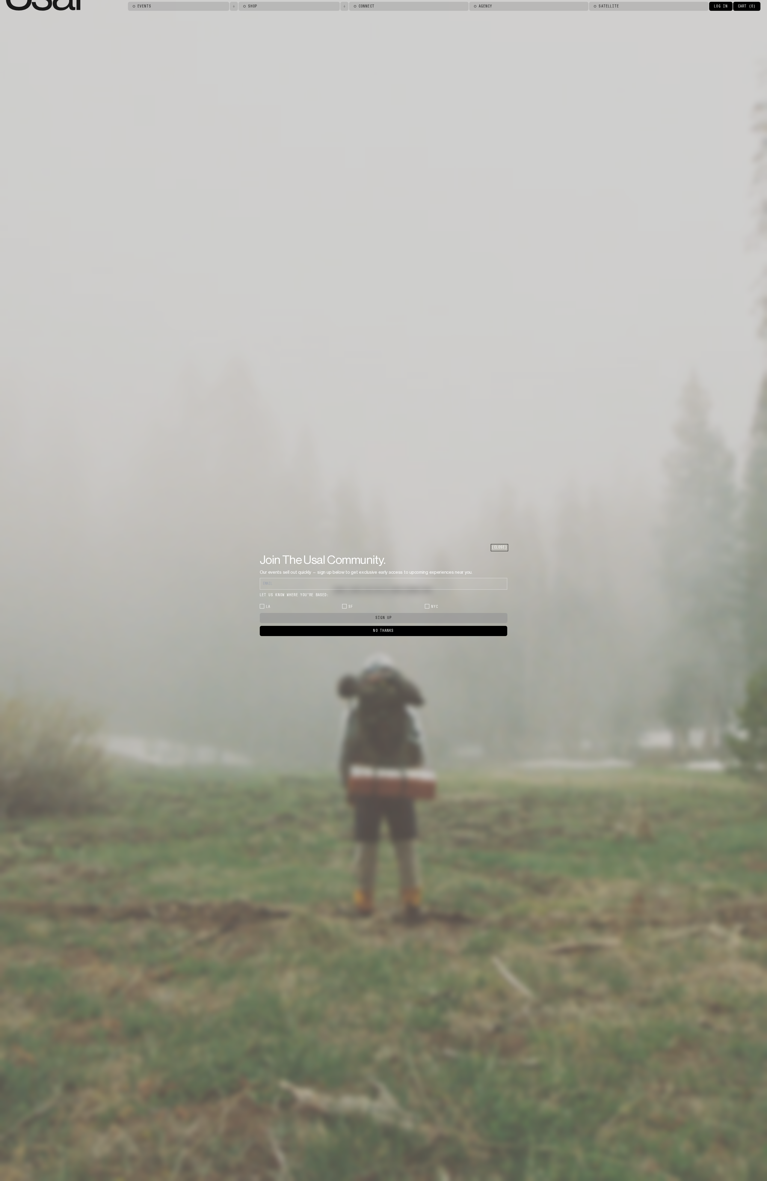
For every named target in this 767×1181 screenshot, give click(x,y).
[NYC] (427, 606)
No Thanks (383, 631)
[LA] (262, 606)
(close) (499, 547)
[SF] (344, 606)
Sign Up (383, 618)
